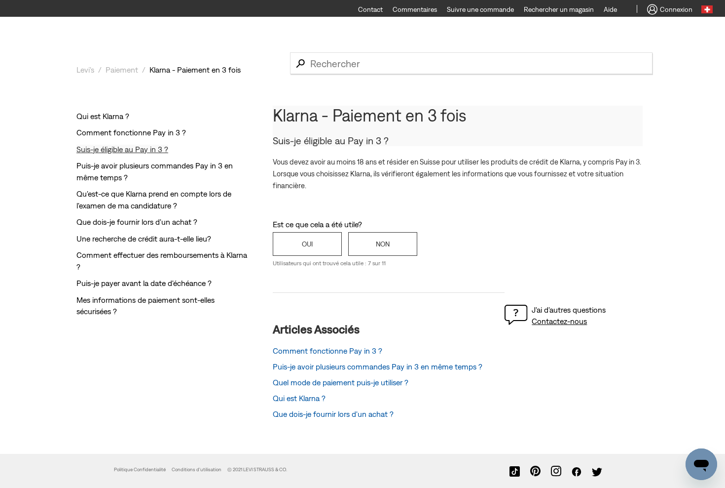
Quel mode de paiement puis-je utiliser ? (340, 382)
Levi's (85, 69)
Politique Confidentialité (140, 469)
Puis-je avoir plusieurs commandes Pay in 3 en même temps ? (377, 366)
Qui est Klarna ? (102, 116)
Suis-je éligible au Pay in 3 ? (122, 149)
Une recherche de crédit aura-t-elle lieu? (143, 238)
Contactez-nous (559, 321)
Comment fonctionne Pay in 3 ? (131, 132)
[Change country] (707, 11)
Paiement (122, 69)
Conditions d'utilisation (196, 469)
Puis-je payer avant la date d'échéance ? (144, 283)
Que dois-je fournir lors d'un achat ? (136, 221)
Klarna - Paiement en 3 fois (195, 69)
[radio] (307, 244)
